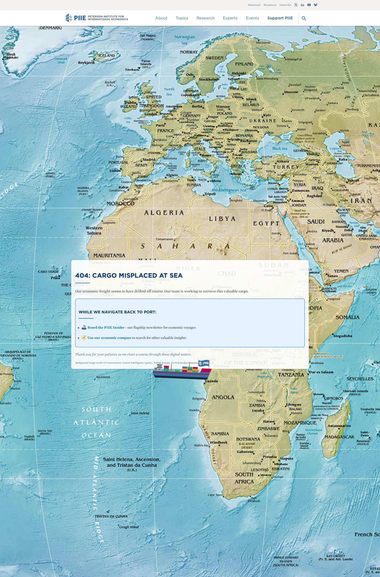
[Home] (97, 18)
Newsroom (254, 5)
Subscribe (285, 5)
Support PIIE (280, 18)
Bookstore (270, 5)
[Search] (303, 18)
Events (252, 18)
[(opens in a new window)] (296, 5)
